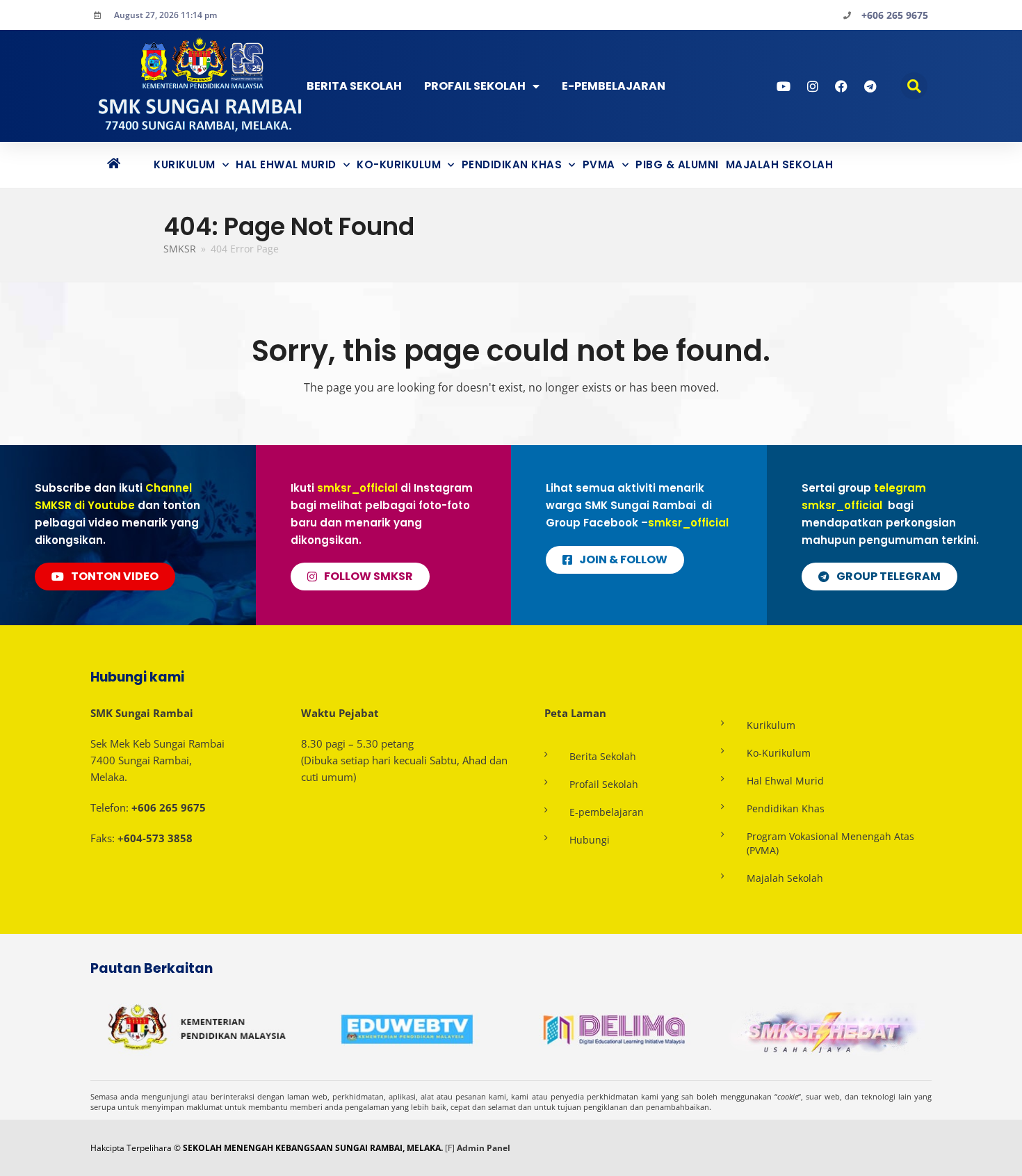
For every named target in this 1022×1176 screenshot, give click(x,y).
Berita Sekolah (354, 86)
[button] (913, 85)
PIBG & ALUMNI (677, 164)
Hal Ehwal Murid (286, 164)
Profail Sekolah (475, 86)
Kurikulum (185, 164)
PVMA (599, 164)
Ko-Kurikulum (399, 164)
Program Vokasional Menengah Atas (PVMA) (830, 843)
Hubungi (589, 839)
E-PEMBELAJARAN (613, 86)
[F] (450, 1148)
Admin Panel (483, 1148)
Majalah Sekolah (780, 164)
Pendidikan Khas (512, 164)
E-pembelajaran (606, 812)
